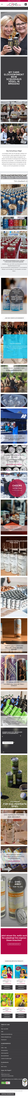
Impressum (4, 1039)
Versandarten (4, 1050)
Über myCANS (4, 1029)
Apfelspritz (7, 1008)
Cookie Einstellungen (6, 1058)
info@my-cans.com (18, 1079)
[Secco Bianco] (7, 971)
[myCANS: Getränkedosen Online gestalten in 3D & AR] (13, 4)
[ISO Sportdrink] (21, 1000)
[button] (2, 4)
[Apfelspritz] (7, 1000)
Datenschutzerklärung (6, 1034)
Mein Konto (4, 1066)
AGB (2, 1031)
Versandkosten (8, 983)
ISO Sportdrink (21, 1008)
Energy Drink (21, 979)
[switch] (25, 1085)
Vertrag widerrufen (7, 1094)
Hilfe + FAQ (4, 1047)
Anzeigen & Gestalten (7, 987)
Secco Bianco (7, 979)
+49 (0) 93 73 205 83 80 (15, 0)
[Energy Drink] (21, 971)
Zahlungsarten (4, 1053)
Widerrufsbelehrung (6, 1037)
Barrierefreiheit (5, 1056)
